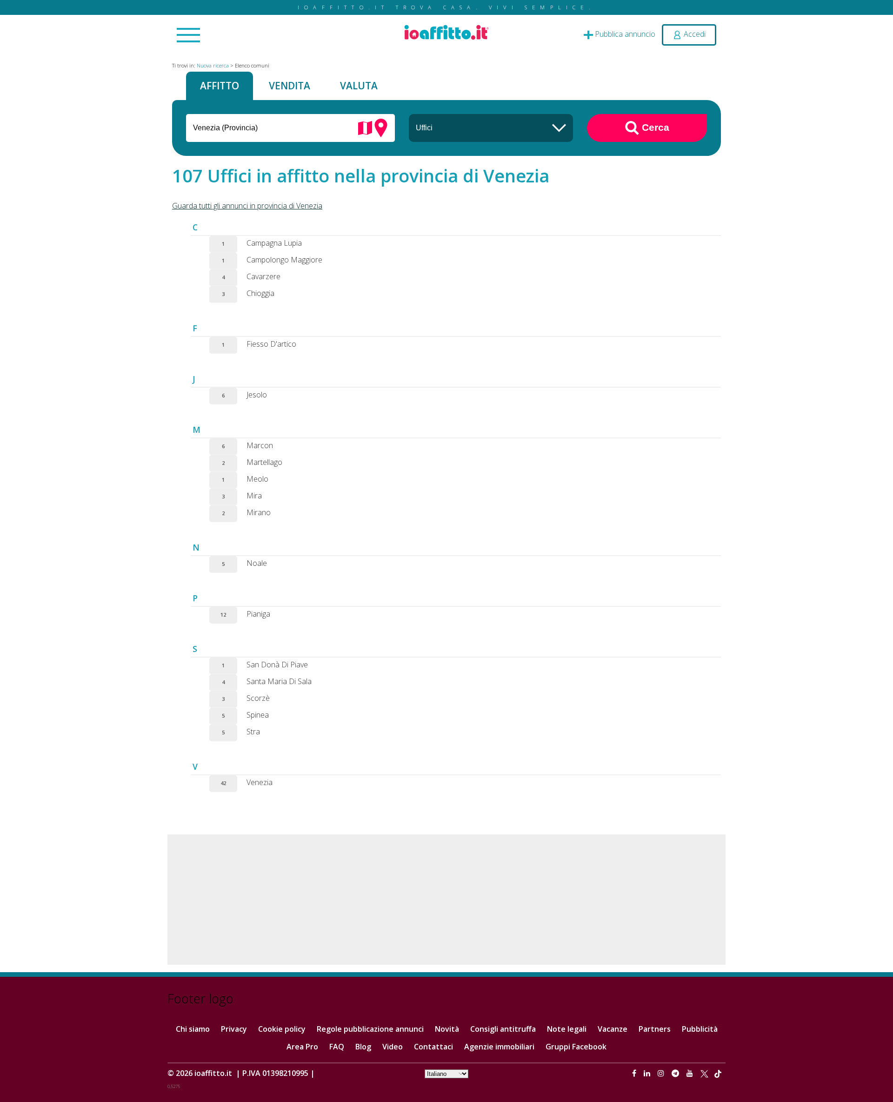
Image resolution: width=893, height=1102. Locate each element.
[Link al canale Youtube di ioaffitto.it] (690, 1073)
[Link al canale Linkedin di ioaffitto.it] (648, 1073)
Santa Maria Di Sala (279, 681)
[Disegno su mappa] (365, 127)
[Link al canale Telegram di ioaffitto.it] (676, 1073)
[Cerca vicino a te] (381, 127)
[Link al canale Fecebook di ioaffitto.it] (635, 1073)
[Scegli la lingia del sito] (446, 1073)
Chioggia (260, 293)
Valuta (359, 85)
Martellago (264, 462)
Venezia (260, 782)
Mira (254, 496)
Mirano (259, 512)
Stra (253, 731)
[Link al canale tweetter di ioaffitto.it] (704, 1073)
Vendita (289, 85)
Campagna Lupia (274, 243)
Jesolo (257, 395)
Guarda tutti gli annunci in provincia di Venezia (247, 206)
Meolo (257, 479)
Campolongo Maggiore (284, 260)
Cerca (654, 126)
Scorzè (258, 698)
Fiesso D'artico (271, 344)
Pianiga (258, 614)
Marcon (260, 445)
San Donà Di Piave (277, 664)
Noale (257, 563)
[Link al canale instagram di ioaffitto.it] (662, 1073)
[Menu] (188, 35)
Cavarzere (263, 276)
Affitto (219, 85)
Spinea (258, 715)
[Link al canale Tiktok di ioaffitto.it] (718, 1073)
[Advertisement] (446, 899)
